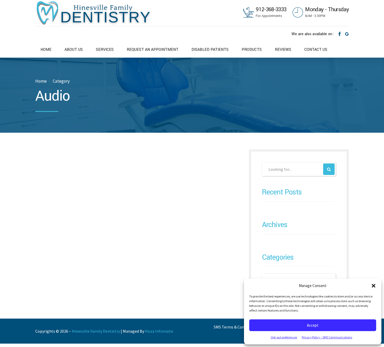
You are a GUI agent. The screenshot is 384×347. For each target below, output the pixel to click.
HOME (45, 49)
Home (41, 81)
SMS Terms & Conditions (235, 327)
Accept (312, 325)
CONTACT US (315, 49)
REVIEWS (283, 49)
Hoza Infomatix (159, 331)
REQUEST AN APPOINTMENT (152, 49)
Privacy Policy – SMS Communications (327, 337)
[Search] (329, 169)
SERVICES (105, 49)
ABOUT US (74, 49)
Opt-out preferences (284, 337)
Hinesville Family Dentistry (96, 331)
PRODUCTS (252, 49)
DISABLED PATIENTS (210, 49)
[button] (373, 285)
